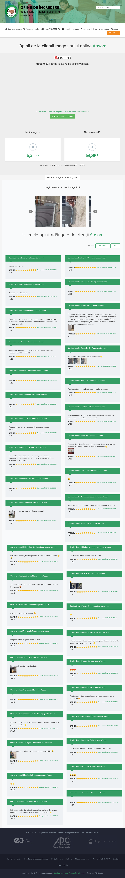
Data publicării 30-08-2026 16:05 (47, 404)
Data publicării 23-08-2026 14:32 (48, 561)
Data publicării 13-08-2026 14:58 (108, 702)
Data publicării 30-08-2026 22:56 (47, 380)
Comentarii (102, 246)
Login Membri (63, 865)
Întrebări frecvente (71, 29)
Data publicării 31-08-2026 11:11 (46, 356)
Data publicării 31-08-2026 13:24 (47, 327)
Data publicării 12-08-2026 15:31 (108, 752)
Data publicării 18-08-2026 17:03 (108, 559)
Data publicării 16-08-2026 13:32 (108, 591)
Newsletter (104, 29)
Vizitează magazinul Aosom (62, 116)
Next (95, 211)
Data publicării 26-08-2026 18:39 (106, 267)
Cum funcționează (14, 29)
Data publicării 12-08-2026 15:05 (108, 778)
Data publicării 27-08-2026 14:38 (47, 488)
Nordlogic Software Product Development (70, 873)
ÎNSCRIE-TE (113, 33)
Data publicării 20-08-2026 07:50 (48, 675)
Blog (95, 29)
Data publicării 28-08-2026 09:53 (47, 464)
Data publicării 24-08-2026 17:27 (106, 456)
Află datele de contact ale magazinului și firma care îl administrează (62, 112)
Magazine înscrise (32, 29)
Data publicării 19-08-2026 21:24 (48, 728)
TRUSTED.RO (31, 833)
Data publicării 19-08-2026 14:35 (48, 787)
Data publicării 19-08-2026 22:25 (48, 699)
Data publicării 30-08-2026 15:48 (47, 433)
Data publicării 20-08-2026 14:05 (48, 643)
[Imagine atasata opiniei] (47, 214)
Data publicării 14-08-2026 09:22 (108, 646)
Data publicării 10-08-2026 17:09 (108, 802)
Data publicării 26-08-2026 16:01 (106, 333)
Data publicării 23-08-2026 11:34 (48, 590)
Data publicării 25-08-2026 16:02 (106, 366)
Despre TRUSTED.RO (52, 29)
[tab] (62, 177)
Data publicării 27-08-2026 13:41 (47, 520)
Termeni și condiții (14, 859)
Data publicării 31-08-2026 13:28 (47, 296)
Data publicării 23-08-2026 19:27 (106, 532)
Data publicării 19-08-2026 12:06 (48, 816)
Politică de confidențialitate (61, 859)
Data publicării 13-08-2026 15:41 (108, 673)
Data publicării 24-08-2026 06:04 (106, 509)
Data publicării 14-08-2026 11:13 (107, 618)
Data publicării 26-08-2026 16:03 (106, 291)
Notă (115, 246)
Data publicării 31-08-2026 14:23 (47, 270)
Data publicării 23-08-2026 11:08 (48, 616)
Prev (31, 211)
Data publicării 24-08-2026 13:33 (106, 482)
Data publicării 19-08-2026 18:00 (48, 760)
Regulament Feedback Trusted (36, 859)
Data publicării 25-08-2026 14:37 (106, 392)
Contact (115, 29)
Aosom (99, 45)
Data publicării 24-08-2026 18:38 (106, 421)
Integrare (86, 29)
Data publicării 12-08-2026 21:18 (108, 726)
